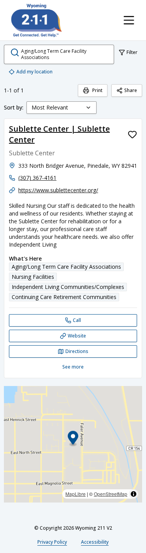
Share (130, 90)
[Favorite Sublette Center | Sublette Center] (132, 134)
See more (73, 366)
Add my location (34, 71)
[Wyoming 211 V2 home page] (36, 20)
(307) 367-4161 (37, 177)
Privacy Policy (52, 542)
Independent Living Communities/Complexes (68, 286)
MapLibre (75, 493)
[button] (73, 439)
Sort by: (13, 107)
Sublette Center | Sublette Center (59, 134)
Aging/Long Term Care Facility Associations (66, 266)
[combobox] (61, 107)
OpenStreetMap (110, 493)
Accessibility (95, 542)
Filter (132, 52)
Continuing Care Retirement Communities (64, 297)
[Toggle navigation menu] (129, 20)
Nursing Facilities (33, 276)
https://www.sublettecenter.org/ (58, 190)
